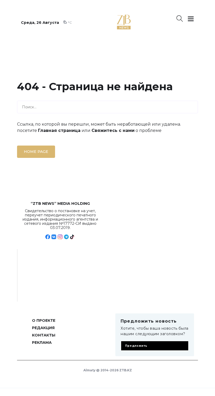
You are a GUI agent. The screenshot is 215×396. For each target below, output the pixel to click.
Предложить (136, 345)
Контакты (43, 335)
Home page (36, 151)
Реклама (42, 342)
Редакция (43, 328)
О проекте (43, 320)
